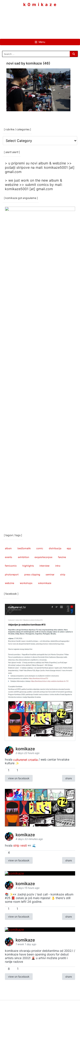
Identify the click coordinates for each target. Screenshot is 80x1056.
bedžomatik (24, 548)
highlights (28, 565)
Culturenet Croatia (25, 759)
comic (39, 548)
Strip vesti (20, 845)
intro (57, 565)
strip (62, 574)
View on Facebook (18, 778)
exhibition (23, 557)
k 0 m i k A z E (40, 4)
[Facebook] (27, 19)
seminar (50, 574)
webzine (9, 583)
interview (44, 565)
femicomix (11, 565)
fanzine (62, 557)
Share (68, 778)
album (8, 548)
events (8, 557)
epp (69, 548)
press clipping (32, 574)
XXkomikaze (44, 583)
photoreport (12, 574)
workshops (26, 583)
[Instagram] (40, 19)
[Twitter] (53, 19)
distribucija (55, 548)
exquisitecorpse (43, 557)
